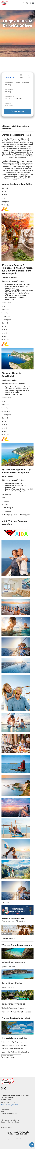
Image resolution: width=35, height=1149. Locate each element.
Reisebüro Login (6, 1127)
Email (3, 306)
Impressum (5, 1110)
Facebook (5, 309)
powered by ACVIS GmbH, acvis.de (17, 1139)
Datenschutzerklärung (9, 1113)
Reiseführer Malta (11, 983)
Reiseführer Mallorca (13, 962)
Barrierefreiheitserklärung (10, 1122)
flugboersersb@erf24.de (9, 1105)
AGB (2, 1111)
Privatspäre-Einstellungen (10, 1120)
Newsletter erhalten (8, 1058)
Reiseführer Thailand (13, 1003)
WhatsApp (5, 313)
